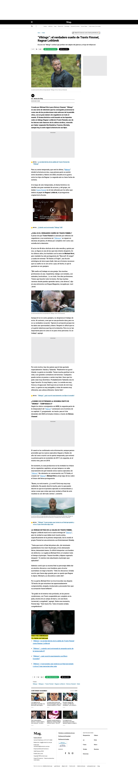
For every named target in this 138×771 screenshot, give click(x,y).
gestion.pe (57, 766)
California (50, 26)
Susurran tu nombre (75, 26)
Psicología (67, 26)
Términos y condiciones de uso (66, 733)
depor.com (64, 766)
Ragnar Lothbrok (60, 684)
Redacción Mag (38, 98)
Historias (85, 754)
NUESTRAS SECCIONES (88, 732)
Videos (96, 735)
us (83, 740)
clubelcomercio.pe (47, 766)
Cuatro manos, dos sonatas (95, 26)
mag (98, 766)
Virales (85, 749)
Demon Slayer (84, 26)
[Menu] (32, 22)
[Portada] (37, 736)
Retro (95, 744)
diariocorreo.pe (81, 766)
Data (95, 740)
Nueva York (60, 26)
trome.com (72, 766)
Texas (55, 26)
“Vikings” (34, 473)
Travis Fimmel (41, 190)
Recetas (96, 749)
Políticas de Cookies (63, 739)
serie (78, 684)
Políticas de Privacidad (64, 736)
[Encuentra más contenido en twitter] (36, 49)
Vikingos (41, 684)
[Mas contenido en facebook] (65, 753)
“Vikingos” (57, 238)
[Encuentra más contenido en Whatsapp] (40, 49)
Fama (84, 744)
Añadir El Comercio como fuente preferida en (86, 32)
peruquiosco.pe (91, 766)
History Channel (71, 684)
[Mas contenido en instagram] (72, 753)
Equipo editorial (38, 737)
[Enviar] (32, 26)
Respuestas (86, 735)
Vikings (48, 409)
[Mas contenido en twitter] (69, 753)
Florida (45, 26)
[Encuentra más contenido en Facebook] (33, 49)
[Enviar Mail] (32, 98)
